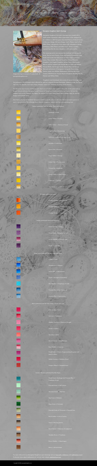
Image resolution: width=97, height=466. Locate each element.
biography (47, 13)
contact (81, 13)
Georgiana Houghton (26, 4)
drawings (55, 13)
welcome (39, 13)
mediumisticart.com (55, 457)
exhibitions (63, 13)
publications (73, 13)
